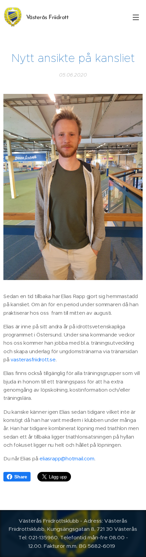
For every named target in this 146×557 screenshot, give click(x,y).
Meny (136, 17)
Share (20, 476)
